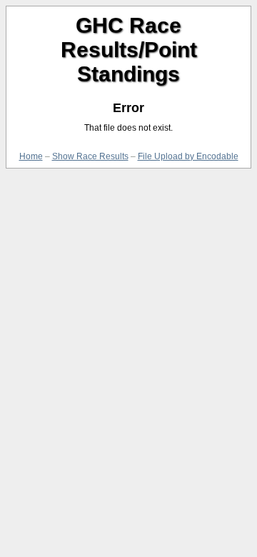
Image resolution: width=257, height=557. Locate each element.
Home (31, 156)
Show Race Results (90, 156)
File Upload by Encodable (188, 156)
